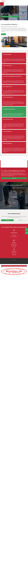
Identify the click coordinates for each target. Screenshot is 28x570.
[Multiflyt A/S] (3, 2)
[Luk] (14, 266)
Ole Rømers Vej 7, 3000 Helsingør (14, 235)
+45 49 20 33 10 (14, 244)
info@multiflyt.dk (14, 245)
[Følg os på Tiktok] (15, 246)
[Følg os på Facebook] (12, 246)
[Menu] (2, 4)
